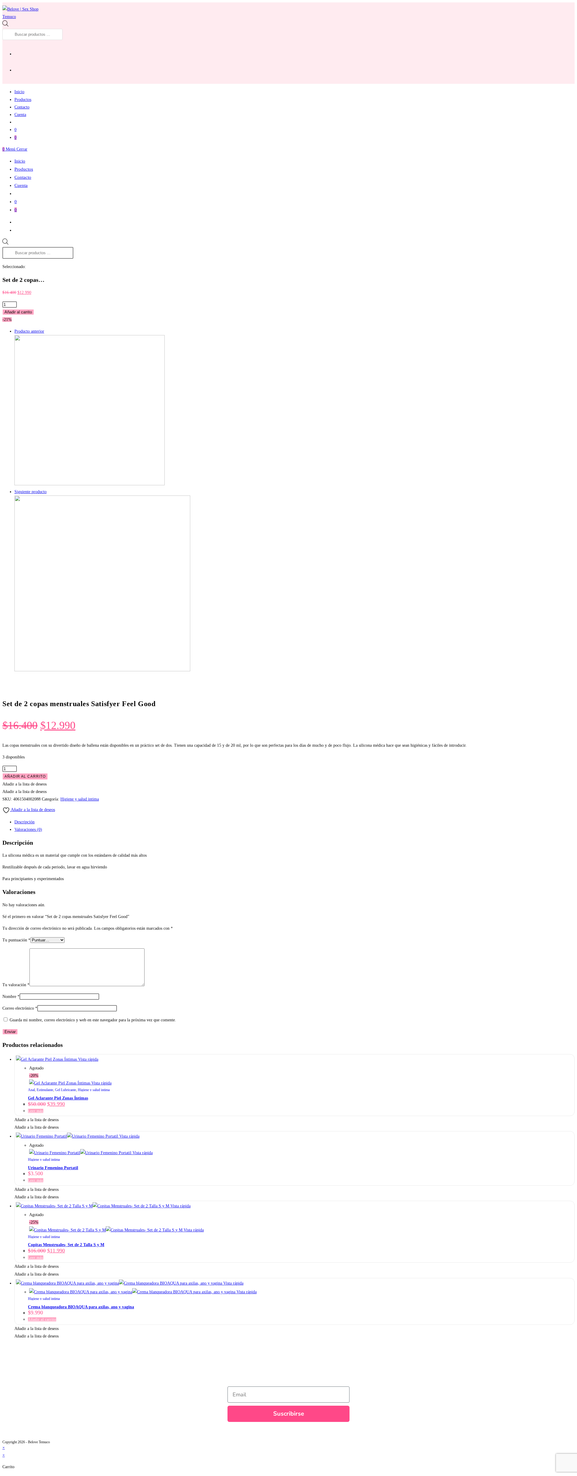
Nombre (11, 996)
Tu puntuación (16, 940)
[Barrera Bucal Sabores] (102, 670)
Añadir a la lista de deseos (32, 809)
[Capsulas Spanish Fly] (89, 484)
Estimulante (45, 1090)
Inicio (19, 161)
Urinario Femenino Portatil (53, 1168)
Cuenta (21, 185)
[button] (24, 784)
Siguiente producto (30, 491)
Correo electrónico (19, 1008)
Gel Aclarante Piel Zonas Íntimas (58, 1098)
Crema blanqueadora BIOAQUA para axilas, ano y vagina (81, 1307)
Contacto (22, 177)
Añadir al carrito (18, 312)
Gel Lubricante (65, 1090)
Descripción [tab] (24, 822)
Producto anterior (29, 331)
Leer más (35, 1111)
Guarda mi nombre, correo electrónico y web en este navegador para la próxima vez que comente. (93, 1020)
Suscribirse (288, 1414)
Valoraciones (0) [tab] (28, 829)
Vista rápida (87, 1059)
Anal (31, 1090)
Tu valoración (15, 985)
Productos (23, 169)
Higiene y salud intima (79, 799)
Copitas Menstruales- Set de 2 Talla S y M (66, 1245)
